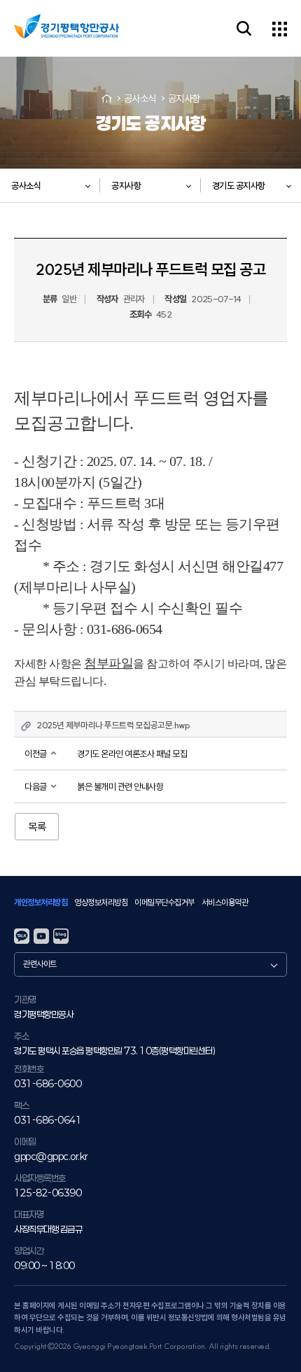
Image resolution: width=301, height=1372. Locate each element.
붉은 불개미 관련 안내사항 (120, 786)
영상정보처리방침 (100, 902)
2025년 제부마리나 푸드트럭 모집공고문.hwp (113, 725)
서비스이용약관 (225, 902)
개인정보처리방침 (40, 902)
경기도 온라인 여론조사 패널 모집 (132, 753)
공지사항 (184, 98)
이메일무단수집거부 (164, 902)
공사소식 (140, 98)
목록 (37, 826)
